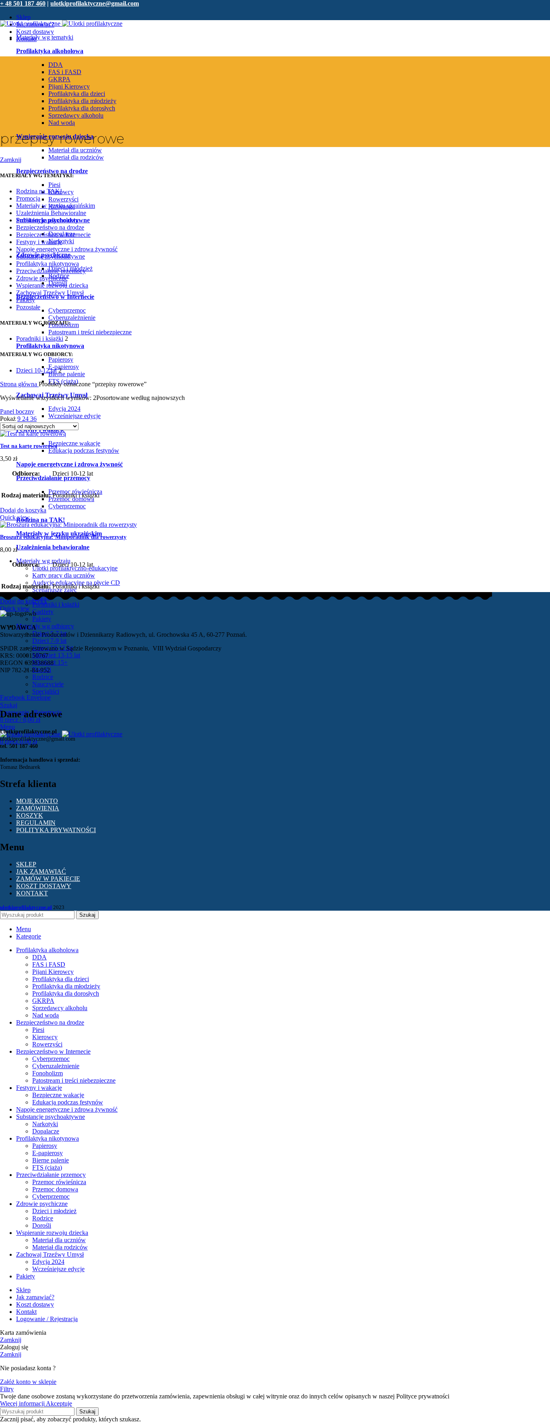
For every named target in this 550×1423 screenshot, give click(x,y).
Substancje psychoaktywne (50, 256)
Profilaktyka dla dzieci (76, 93)
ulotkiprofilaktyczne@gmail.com (94, 3)
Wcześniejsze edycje (74, 415)
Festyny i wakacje (39, 241)
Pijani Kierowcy (69, 86)
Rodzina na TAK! (39, 191)
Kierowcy (45, 1037)
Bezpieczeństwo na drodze (52, 171)
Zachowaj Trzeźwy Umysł (50, 292)
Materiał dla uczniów (75, 150)
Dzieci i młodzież (54, 1211)
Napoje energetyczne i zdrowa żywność (69, 464)
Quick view (15, 517)
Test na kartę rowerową (28, 446)
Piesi (54, 184)
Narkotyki (45, 1124)
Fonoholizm (47, 1073)
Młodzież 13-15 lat (56, 655)
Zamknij (10, 159)
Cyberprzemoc (67, 310)
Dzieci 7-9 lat (49, 640)
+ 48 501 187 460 (22, 3)
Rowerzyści (63, 199)
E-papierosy (63, 366)
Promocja (28, 198)
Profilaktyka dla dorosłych (81, 108)
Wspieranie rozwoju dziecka (52, 285)
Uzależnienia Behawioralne (51, 212)
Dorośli (41, 1225)
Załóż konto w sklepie (28, 1381)
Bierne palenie (66, 374)
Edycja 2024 (64, 408)
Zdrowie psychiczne (42, 278)
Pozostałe (28, 307)
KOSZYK (29, 815)
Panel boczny (17, 411)
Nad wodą (61, 122)
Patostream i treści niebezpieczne (90, 332)
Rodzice (42, 676)
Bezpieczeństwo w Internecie (55, 296)
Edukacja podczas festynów (83, 450)
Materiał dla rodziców (76, 157)
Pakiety (41, 618)
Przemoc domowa (55, 1189)
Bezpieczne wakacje (74, 443)
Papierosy (60, 359)
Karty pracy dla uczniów (63, 575)
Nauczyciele (48, 684)
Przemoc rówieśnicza (59, 1182)
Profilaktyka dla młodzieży (82, 100)
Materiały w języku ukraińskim (59, 533)
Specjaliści (45, 691)
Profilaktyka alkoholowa (47, 220)
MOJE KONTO (37, 800)
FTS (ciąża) (47, 1167)
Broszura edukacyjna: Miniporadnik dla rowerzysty (63, 537)
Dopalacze (45, 1131)
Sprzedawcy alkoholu (75, 115)
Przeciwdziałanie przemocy (51, 270)
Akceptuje (59, 1403)
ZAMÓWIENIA (37, 808)
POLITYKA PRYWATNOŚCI (56, 829)
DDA (55, 64)
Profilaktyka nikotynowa (50, 345)
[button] (23, 510)
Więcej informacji (23, 1403)
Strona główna (19, 384)
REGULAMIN (36, 822)
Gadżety (43, 611)
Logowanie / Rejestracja (47, 1318)
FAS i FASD (64, 71)
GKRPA (59, 79)
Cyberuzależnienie (71, 317)
